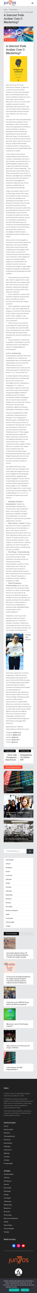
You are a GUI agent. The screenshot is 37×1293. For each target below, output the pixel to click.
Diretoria (7, 1140)
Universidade (10, 922)
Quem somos (8, 1129)
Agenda (6, 1153)
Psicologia (9, 906)
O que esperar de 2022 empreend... (14, 789)
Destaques (9, 867)
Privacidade (8, 1163)
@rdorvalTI (16, 739)
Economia (9, 875)
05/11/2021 (10, 40)
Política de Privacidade (24, 1287)
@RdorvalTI (17, 735)
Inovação (8, 887)
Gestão (8, 883)
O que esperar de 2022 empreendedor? (14, 1068)
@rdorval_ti (17, 732)
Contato (7, 1157)
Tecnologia (9, 918)
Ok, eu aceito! (14, 1290)
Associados (8, 1143)
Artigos (6, 1160)
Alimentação (10, 860)
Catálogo (7, 1146)
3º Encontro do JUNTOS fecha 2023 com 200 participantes (17, 1003)
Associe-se (8, 1150)
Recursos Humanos (12, 910)
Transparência (9, 1136)
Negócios (15, 27)
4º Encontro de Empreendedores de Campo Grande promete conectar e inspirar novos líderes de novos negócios (18, 980)
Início (5, 9)
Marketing (13, 9)
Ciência (8, 864)
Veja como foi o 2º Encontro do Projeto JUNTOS (18, 1047)
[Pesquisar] (30, 851)
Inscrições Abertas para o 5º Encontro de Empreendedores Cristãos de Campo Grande (17, 955)
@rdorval (15, 737)
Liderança (9, 891)
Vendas (8, 926)
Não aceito (25, 1290)
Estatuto (7, 1133)
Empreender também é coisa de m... (17, 813)
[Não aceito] (35, 1286)
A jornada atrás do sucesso (17, 839)
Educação (9, 879)
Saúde (7, 914)
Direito (8, 871)
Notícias (8, 903)
